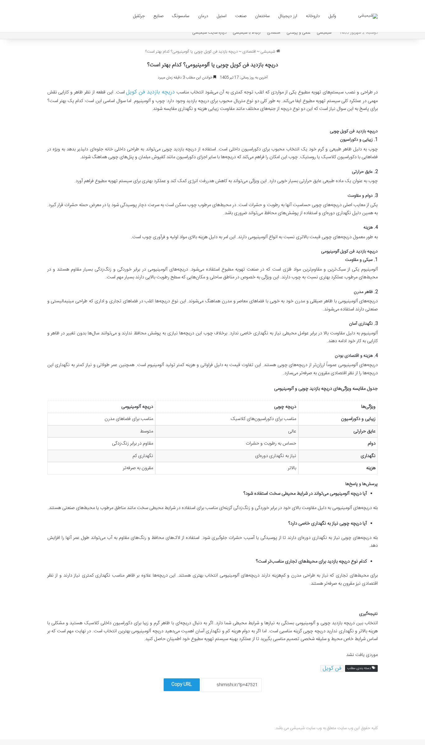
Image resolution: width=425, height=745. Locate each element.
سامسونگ (180, 16)
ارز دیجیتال (287, 16)
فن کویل (332, 668)
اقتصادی (273, 32)
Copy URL (181, 684)
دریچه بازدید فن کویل (150, 92)
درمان (203, 16)
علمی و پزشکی (299, 32)
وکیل (332, 16)
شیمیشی (324, 32)
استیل (222, 16)
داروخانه (313, 16)
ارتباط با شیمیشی (247, 32)
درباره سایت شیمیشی (209, 32)
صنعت (240, 16)
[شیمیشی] (368, 16)
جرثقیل (139, 16)
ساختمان (262, 16)
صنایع (158, 16)
